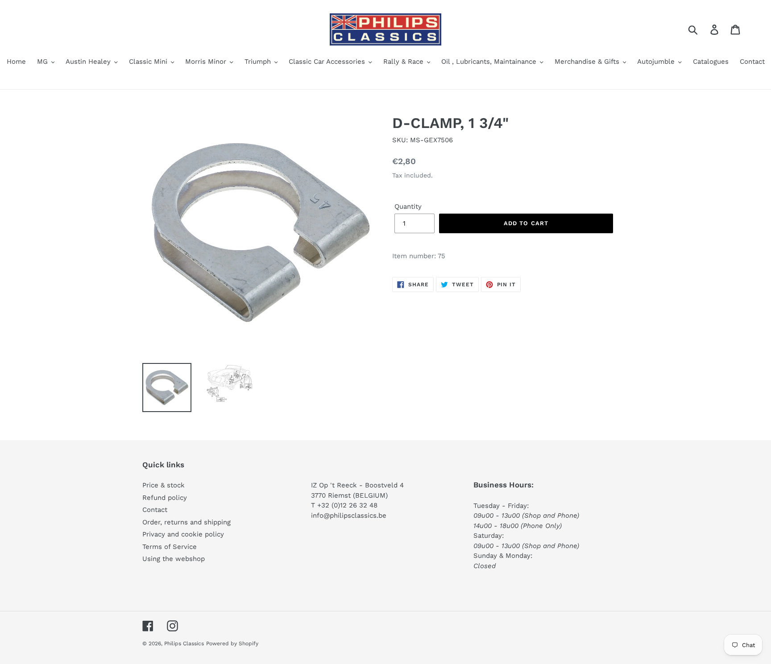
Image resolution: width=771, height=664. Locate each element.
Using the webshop (173, 559)
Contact (154, 510)
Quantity (408, 206)
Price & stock (163, 485)
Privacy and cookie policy (183, 534)
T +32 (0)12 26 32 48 (344, 505)
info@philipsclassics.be (348, 515)
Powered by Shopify (232, 643)
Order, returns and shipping (186, 522)
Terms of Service (169, 547)
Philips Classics (184, 643)
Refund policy (164, 498)
